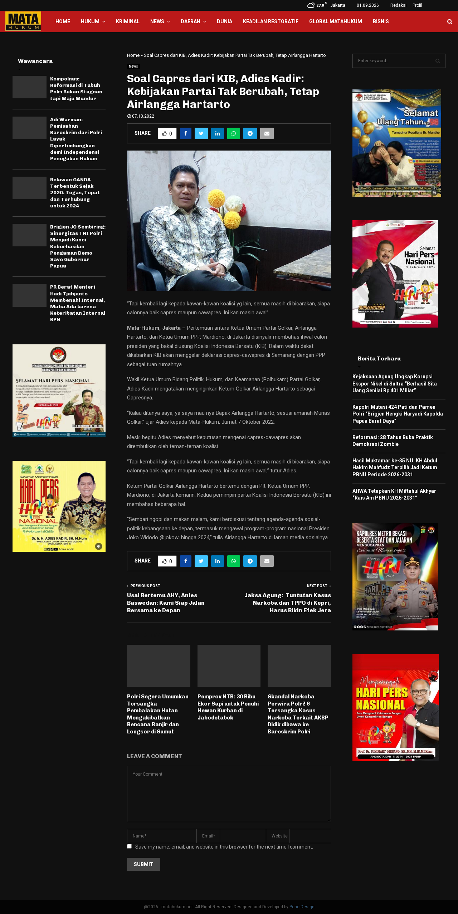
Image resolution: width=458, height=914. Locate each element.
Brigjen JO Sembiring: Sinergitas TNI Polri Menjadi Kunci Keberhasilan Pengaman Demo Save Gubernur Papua (78, 246)
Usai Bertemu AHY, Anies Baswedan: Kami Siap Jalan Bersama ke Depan (166, 603)
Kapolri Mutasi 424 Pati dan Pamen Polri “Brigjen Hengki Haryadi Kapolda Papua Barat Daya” (397, 414)
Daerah (190, 21)
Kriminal (128, 21)
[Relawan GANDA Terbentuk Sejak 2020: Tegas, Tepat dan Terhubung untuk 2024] (30, 188)
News (157, 21)
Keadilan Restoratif (270, 21)
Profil (417, 5)
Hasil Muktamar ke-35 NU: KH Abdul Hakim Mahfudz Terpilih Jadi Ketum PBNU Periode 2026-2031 (394, 467)
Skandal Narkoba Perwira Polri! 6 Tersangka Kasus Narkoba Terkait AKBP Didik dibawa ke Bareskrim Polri (298, 714)
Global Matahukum (335, 21)
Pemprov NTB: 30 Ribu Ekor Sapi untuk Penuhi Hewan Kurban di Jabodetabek (228, 707)
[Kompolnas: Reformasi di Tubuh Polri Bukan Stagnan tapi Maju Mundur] (30, 87)
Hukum (90, 21)
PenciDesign (302, 906)
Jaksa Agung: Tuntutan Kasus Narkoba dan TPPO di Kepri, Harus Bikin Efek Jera (287, 603)
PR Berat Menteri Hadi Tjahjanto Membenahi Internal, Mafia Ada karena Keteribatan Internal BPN (77, 303)
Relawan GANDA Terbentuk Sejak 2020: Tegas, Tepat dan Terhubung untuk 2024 (75, 193)
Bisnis (381, 21)
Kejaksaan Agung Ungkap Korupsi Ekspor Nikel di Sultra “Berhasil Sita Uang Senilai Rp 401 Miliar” (394, 383)
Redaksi (398, 5)
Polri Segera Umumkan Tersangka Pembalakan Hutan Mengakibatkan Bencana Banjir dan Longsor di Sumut (158, 714)
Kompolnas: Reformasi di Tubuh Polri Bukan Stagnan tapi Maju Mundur (76, 89)
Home (62, 21)
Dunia (224, 21)
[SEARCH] (437, 61)
